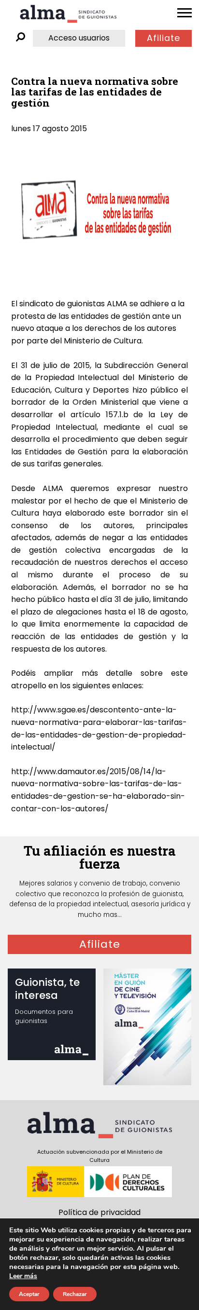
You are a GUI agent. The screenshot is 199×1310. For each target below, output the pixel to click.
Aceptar (29, 1294)
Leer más (23, 1276)
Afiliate (163, 38)
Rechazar (75, 1294)
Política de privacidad (99, 1212)
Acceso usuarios (79, 37)
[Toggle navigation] (184, 13)
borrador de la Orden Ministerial (76, 402)
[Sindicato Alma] (68, 14)
